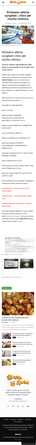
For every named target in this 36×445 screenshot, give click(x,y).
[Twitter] (23, 406)
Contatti (6, 419)
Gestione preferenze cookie (28, 443)
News (8, 7)
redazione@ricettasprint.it (18, 401)
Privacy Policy (18, 421)
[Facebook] (8, 406)
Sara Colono (12, 23)
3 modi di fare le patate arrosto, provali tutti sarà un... (15, 319)
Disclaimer (28, 419)
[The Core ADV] (18, 435)
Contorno (4, 314)
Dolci (14, 337)
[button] (3, 2)
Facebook (9, 216)
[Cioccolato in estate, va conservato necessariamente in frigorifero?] (6, 336)
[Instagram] (13, 406)
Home (3, 7)
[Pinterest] (18, 406)
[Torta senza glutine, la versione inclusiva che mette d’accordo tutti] (6, 344)
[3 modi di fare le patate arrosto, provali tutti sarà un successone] (18, 303)
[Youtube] (28, 406)
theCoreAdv (18, 439)
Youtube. (20, 221)
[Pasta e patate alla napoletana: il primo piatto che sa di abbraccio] (6, 362)
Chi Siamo (13, 419)
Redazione (20, 419)
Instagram (17, 216)
